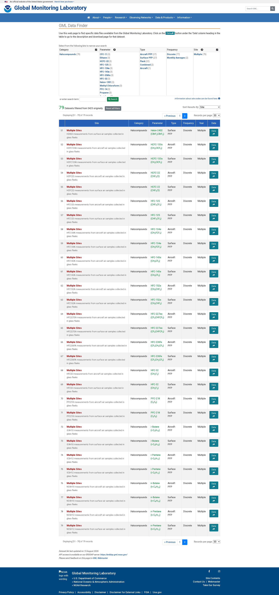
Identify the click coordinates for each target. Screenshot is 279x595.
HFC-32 (103, 79)
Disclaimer (100, 592)
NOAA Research (82, 585)
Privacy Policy (66, 592)
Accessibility (84, 592)
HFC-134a (104, 68)
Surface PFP (146, 58)
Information (183, 17)
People (107, 17)
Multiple (198, 54)
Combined (145, 65)
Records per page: (203, 115)
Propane (104, 93)
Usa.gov (157, 592)
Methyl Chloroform (109, 86)
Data (214, 131)
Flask (142, 61)
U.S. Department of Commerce (90, 578)
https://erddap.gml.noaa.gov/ (113, 554)
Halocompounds (67, 54)
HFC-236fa (105, 75)
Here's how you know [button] (63, 2)
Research (120, 17)
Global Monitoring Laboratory (50, 8)
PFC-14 (103, 89)
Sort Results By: (191, 107)
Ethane (103, 58)
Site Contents (213, 578)
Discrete (171, 54)
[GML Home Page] (88, 17)
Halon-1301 (105, 82)
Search (113, 99)
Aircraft (144, 68)
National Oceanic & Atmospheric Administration (99, 581)
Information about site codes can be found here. (196, 98)
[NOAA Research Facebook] (205, 571)
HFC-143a (104, 72)
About (96, 17)
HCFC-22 (104, 61)
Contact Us (199, 581)
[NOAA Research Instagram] (215, 571)
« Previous (170, 115)
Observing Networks (140, 17)
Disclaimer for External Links (125, 592)
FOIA (146, 592)
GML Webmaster (100, 558)
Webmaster (214, 581)
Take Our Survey (211, 585)
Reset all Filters (113, 108)
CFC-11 (103, 54)
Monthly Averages (176, 58)
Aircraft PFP (146, 54)
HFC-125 (104, 65)
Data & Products (164, 17)
